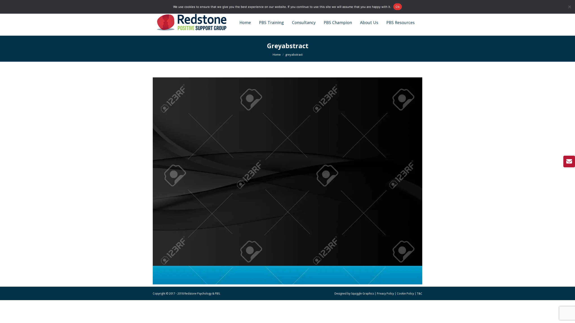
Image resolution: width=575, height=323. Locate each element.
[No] (569, 6)
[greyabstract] (287, 180)
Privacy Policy (385, 293)
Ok (398, 7)
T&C (419, 293)
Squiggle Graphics (362, 293)
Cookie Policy (405, 293)
